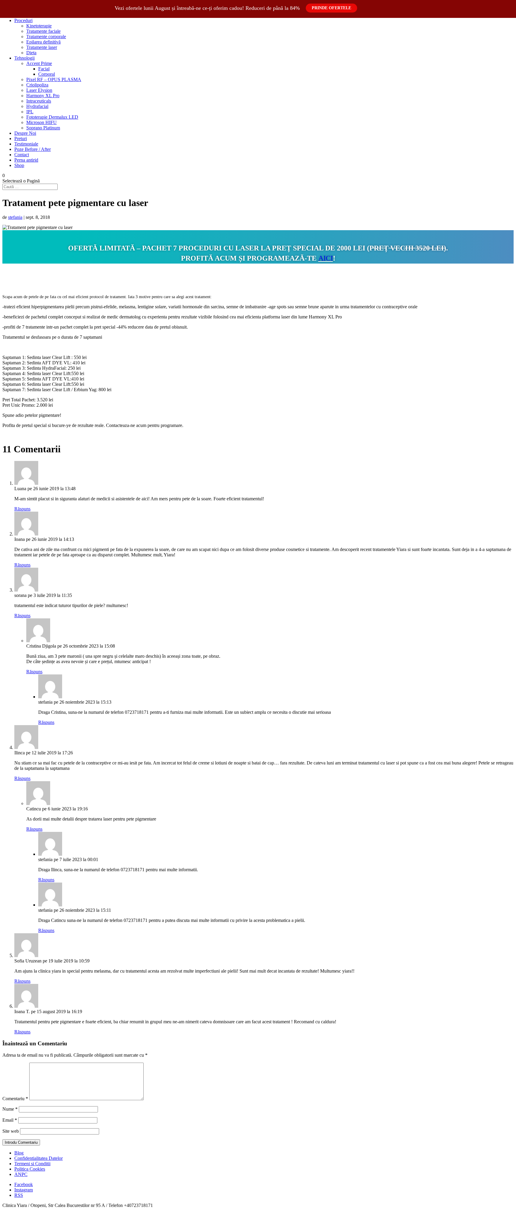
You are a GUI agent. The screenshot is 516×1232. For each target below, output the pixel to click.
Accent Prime (39, 63)
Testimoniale (26, 143)
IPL (29, 111)
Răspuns (22, 508)
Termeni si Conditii (32, 1163)
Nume (10, 1109)
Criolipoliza (37, 84)
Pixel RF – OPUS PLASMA (53, 79)
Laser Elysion (39, 90)
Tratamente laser (41, 47)
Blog (19, 1152)
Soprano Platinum (43, 127)
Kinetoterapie (39, 25)
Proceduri (23, 20)
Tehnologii (24, 58)
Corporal (46, 74)
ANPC (20, 1174)
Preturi (20, 138)
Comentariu (15, 1098)
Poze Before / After (32, 149)
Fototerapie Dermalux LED (52, 117)
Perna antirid (26, 159)
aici (325, 258)
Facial (44, 68)
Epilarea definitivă (43, 41)
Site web (10, 1131)
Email (9, 1120)
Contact (21, 154)
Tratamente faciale (43, 31)
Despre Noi (25, 133)
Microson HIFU (41, 122)
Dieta (31, 52)
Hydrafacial (37, 106)
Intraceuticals (38, 100)
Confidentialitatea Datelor (38, 1158)
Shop (19, 165)
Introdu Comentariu (21, 1142)
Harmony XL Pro (42, 95)
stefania (15, 217)
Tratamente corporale (46, 36)
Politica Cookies (29, 1168)
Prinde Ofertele (331, 8)
